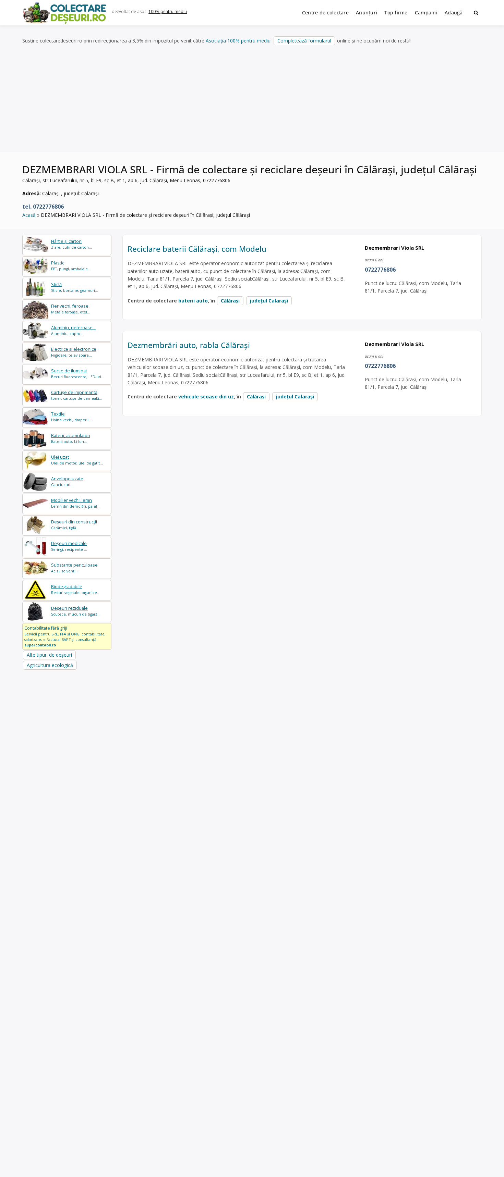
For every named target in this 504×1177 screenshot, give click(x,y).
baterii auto (193, 300)
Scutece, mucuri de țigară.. (75, 611)
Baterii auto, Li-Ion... (70, 438)
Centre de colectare (325, 12)
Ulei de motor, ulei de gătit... (77, 460)
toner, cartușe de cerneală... (76, 395)
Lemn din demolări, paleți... (76, 503)
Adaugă (454, 12)
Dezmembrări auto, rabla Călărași (189, 345)
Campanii (426, 12)
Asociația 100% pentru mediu (238, 40)
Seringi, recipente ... (69, 546)
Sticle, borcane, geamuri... (74, 287)
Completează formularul (304, 40)
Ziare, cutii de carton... (71, 244)
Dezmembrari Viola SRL (394, 247)
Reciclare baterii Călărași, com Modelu (197, 249)
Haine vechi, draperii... (71, 416)
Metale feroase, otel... (70, 308)
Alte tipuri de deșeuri (49, 655)
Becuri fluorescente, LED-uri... (77, 373)
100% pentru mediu (167, 11)
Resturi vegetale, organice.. (75, 589)
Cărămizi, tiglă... (74, 524)
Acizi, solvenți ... (74, 567)
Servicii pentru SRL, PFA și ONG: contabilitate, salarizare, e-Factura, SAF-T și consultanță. (65, 636)
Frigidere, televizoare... (73, 352)
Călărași (230, 300)
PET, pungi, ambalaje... (71, 265)
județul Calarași (269, 300)
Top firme (396, 12)
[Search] (476, 12)
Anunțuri (366, 12)
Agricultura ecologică (50, 665)
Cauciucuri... (67, 481)
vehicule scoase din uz (206, 396)
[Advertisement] (252, 99)
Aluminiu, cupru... (73, 330)
